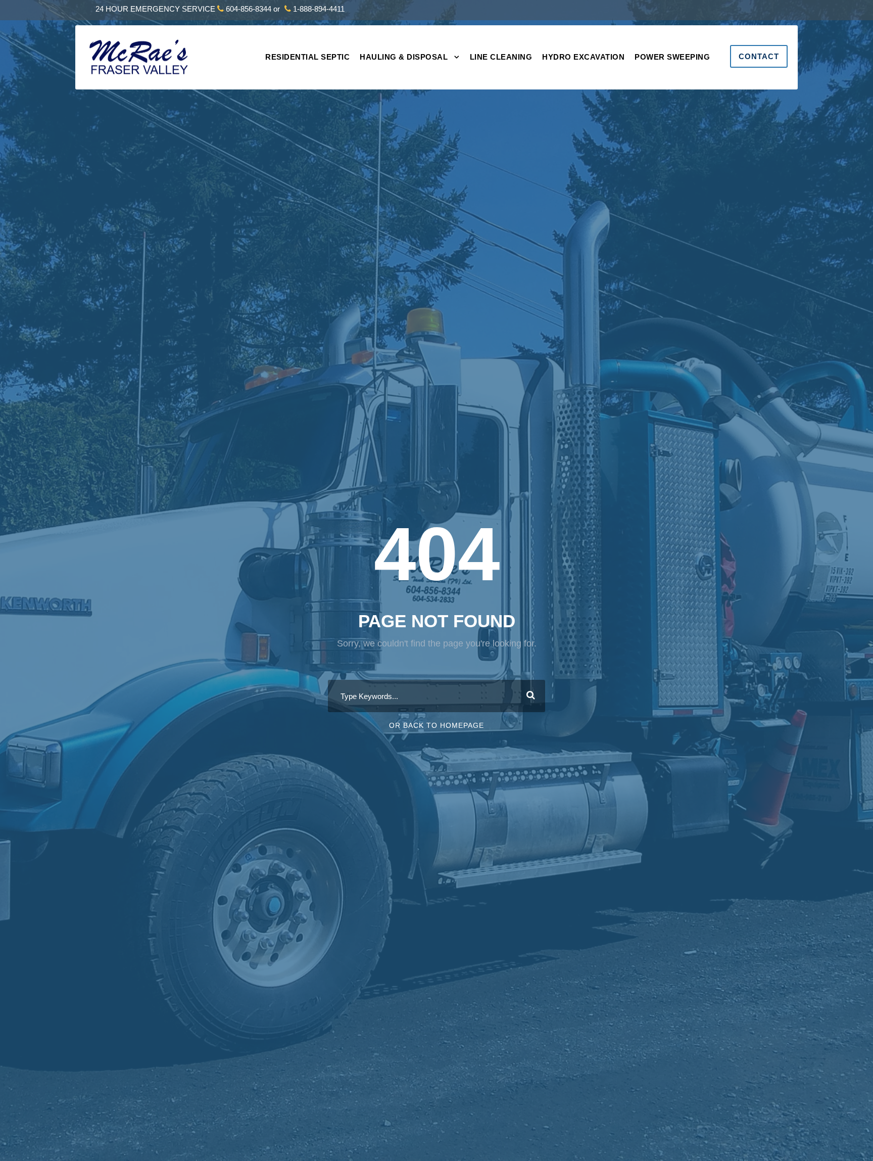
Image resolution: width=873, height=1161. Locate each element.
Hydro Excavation (583, 57)
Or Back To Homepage (436, 725)
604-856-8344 (248, 9)
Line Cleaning (501, 57)
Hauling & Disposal (404, 57)
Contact (759, 56)
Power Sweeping (672, 57)
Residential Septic (307, 57)
